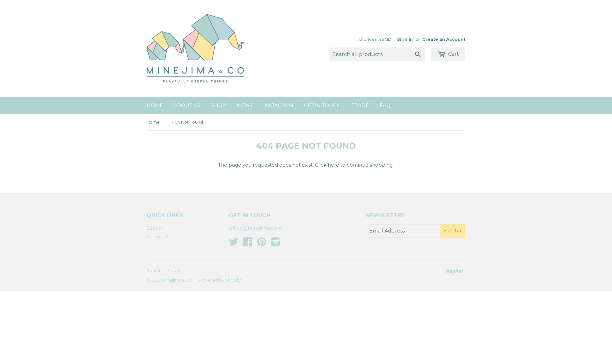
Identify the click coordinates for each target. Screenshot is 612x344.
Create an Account (443, 39)
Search (155, 228)
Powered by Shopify (220, 280)
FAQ (385, 105)
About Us (187, 105)
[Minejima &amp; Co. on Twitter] (233, 244)
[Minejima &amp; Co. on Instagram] (275, 244)
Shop (218, 105)
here (333, 165)
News (244, 105)
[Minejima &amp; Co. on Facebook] (247, 244)
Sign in (405, 39)
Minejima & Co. (177, 280)
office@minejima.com (255, 228)
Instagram (278, 105)
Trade (360, 105)
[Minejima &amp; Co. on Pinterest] (261, 244)
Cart (453, 54)
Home (155, 105)
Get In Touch (322, 105)
